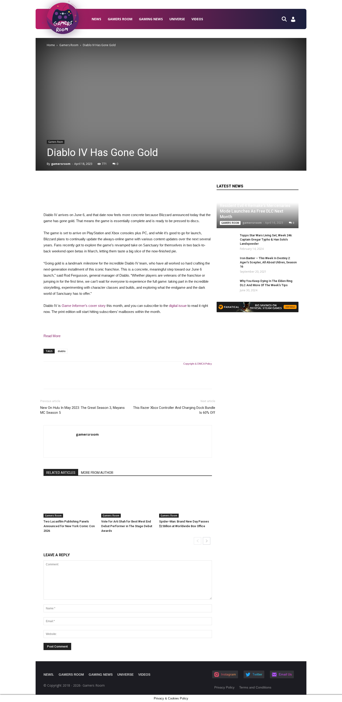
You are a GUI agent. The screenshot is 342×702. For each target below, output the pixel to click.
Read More (52, 336)
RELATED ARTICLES (60, 473)
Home (51, 45)
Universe (177, 19)
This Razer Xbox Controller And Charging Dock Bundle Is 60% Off (174, 410)
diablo (62, 351)
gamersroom (60, 164)
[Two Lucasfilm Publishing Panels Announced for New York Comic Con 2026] (70, 500)
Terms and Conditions (255, 687)
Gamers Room (120, 19)
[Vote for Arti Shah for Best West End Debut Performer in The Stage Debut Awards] (127, 500)
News (96, 19)
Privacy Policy (224, 687)
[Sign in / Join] (293, 20)
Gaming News (151, 19)
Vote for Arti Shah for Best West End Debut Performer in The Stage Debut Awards (126, 526)
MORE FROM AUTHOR (97, 473)
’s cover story (84, 306)
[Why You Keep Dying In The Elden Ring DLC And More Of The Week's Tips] (224, 285)
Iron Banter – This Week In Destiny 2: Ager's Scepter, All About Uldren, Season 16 (268, 262)
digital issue (178, 306)
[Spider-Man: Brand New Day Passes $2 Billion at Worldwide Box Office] (185, 500)
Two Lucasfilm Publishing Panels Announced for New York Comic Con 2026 (69, 526)
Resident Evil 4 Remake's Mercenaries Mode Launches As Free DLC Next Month (255, 211)
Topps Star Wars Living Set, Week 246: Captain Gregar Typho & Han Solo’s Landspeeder (266, 239)
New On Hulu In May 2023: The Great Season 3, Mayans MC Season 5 (82, 410)
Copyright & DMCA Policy (197, 363)
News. (49, 674)
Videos (197, 19)
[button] (286, 19)
